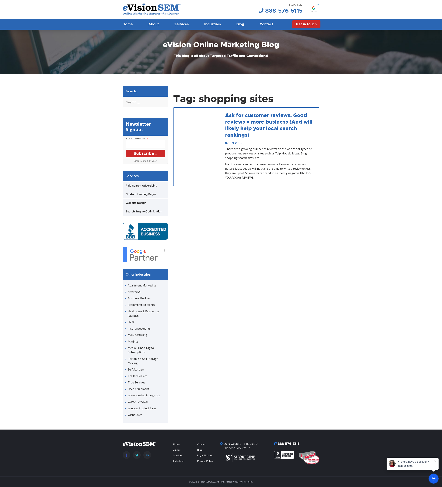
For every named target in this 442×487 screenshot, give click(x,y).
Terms (143, 161)
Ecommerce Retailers (141, 305)
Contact (266, 24)
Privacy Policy (205, 460)
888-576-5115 (283, 10)
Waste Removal (138, 402)
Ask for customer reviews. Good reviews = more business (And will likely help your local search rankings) (269, 125)
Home (128, 24)
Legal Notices (205, 455)
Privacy (153, 161)
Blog (240, 24)
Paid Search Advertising (141, 185)
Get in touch (306, 24)
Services (181, 24)
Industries (212, 24)
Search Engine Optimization (144, 211)
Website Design (136, 202)
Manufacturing (137, 335)
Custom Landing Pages (141, 194)
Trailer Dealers (137, 376)
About (153, 24)
